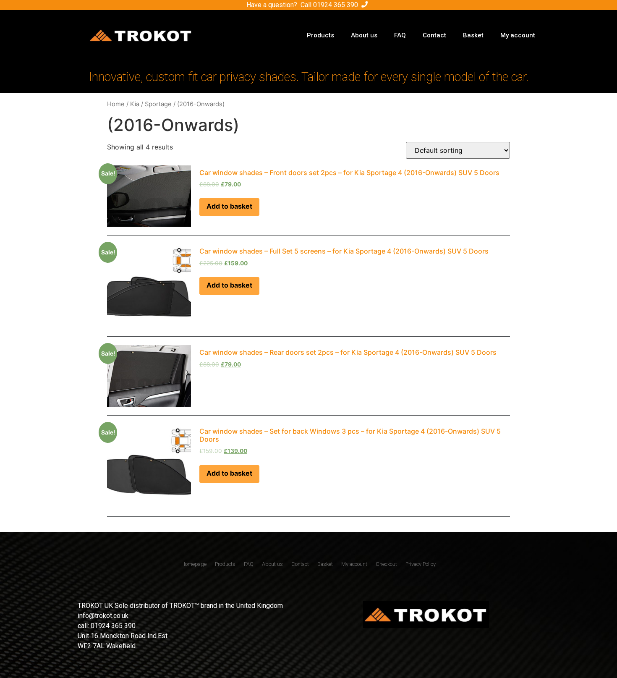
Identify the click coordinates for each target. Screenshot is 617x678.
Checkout (386, 564)
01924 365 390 (335, 5)
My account (517, 35)
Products (320, 35)
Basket (473, 35)
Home (116, 104)
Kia (134, 104)
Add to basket (229, 206)
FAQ (400, 35)
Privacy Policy (420, 564)
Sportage (158, 104)
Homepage (194, 564)
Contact (434, 35)
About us (364, 35)
